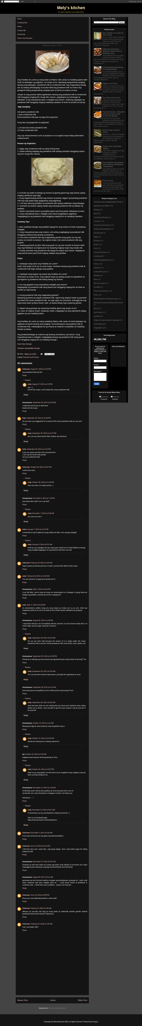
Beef (95, 213)
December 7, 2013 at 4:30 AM (43, 513)
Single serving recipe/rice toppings (106, 320)
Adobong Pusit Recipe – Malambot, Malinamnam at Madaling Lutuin (112, 51)
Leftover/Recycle (100, 272)
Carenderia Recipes (101, 217)
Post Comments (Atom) (57, 1008)
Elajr (24, 418)
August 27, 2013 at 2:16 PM (41, 369)
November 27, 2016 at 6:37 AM (44, 861)
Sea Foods (98, 312)
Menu (96, 279)
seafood (97, 316)
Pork (95, 295)
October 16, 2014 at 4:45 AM (35, 754)
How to (96, 264)
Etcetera (97, 241)
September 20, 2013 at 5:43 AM (44, 402)
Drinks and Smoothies (102, 229)
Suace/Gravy (98, 324)
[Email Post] (41, 354)
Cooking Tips (22, 23)
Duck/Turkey (98, 233)
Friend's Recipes (100, 252)
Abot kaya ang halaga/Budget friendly (108, 202)
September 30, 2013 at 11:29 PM (39, 418)
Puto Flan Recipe (24, 344)
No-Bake (97, 287)
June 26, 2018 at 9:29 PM (40, 895)
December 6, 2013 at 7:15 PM (44, 498)
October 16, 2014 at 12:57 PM (43, 769)
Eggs (96, 237)
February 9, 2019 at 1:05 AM (41, 908)
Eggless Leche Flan (109, 83)
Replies (28, 380)
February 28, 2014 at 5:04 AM (41, 563)
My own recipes (99, 283)
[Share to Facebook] (51, 354)
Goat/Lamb (98, 256)
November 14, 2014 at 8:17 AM (43, 810)
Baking (96, 210)
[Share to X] (49, 354)
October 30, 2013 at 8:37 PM (41, 467)
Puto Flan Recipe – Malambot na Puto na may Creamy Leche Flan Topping (113, 114)
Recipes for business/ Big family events (108, 302)
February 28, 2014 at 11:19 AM (38, 576)
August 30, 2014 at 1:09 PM (43, 620)
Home (19, 19)
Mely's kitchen (71, 7)
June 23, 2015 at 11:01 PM (40, 846)
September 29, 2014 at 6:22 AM (43, 638)
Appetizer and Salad (101, 206)
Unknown (26, 369)
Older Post (82, 1000)
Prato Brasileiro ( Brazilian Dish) (106, 299)
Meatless (97, 275)
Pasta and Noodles (101, 291)
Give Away (21, 34)
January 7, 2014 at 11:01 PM (37, 529)
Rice (95, 308)
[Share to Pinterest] (53, 354)
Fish (95, 248)
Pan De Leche (107, 181)
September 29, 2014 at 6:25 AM (43, 702)
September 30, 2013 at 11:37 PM (44, 433)
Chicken (97, 221)
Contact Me (21, 30)
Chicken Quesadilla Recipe (28, 348)
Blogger (95, 1022)
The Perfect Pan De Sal (111, 98)
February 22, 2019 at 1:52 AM (41, 924)
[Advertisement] (52, 979)
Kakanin (97, 268)
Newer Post (22, 1000)
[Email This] (45, 354)
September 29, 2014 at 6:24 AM (43, 671)
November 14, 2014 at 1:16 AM (44, 788)
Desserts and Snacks (31, 357)
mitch (24, 529)
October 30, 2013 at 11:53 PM (43, 482)
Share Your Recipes (24, 38)
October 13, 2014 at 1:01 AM (43, 723)
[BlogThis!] (47, 354)
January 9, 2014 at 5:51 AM (42, 544)
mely (29, 384)
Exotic (96, 244)
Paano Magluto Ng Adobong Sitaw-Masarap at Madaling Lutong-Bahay (112, 164)
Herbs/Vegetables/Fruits (103, 260)
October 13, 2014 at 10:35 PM (43, 738)
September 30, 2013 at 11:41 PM (39, 449)
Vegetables (98, 328)
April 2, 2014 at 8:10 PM (41, 589)
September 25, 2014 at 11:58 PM (45, 656)
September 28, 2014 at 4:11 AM (44, 687)
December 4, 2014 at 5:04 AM (41, 833)
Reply (24, 375)
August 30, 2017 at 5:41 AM (43, 877)
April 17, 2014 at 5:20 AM (36, 605)
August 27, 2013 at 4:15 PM (42, 384)
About (19, 26)
